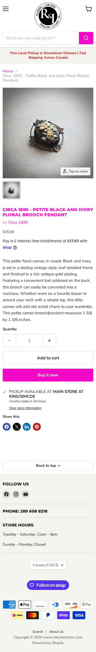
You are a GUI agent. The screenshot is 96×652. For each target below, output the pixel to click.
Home (8, 71)
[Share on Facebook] (7, 427)
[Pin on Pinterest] (37, 427)
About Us (56, 631)
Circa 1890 (18, 222)
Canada (45, 565)
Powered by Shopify (48, 643)
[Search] (86, 38)
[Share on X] (17, 427)
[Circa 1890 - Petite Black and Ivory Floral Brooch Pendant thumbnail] (11, 190)
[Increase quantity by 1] (49, 340)
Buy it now (48, 375)
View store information (25, 408)
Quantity (10, 329)
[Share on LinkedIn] (27, 427)
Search (38, 631)
